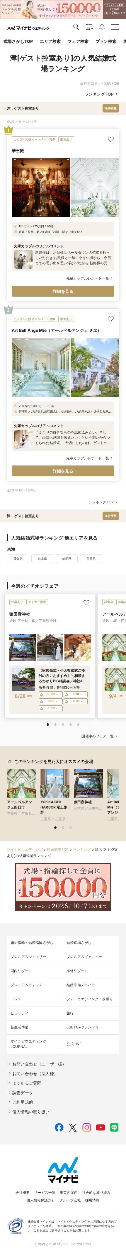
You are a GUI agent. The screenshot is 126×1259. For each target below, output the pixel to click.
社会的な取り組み (96, 1192)
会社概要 (23, 1192)
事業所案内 (69, 1192)
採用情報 (92, 1200)
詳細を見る (63, 291)
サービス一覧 (44, 1192)
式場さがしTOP (18, 41)
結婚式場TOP (58, 849)
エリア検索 (50, 41)
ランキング (82, 849)
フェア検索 (78, 41)
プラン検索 (106, 41)
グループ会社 (70, 1200)
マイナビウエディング (25, 849)
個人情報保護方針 (40, 1200)
